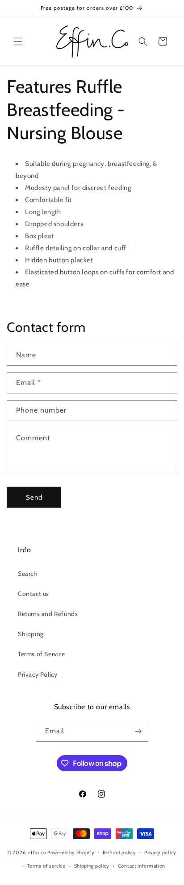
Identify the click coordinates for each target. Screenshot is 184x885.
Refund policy (119, 852)
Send (34, 497)
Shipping (31, 634)
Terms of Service (41, 654)
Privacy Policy (37, 674)
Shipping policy (92, 866)
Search (28, 574)
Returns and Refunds (48, 614)
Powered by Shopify (71, 852)
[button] (18, 41)
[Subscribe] (138, 731)
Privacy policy (160, 852)
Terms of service (46, 866)
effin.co (37, 852)
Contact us (33, 594)
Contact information (141, 866)
